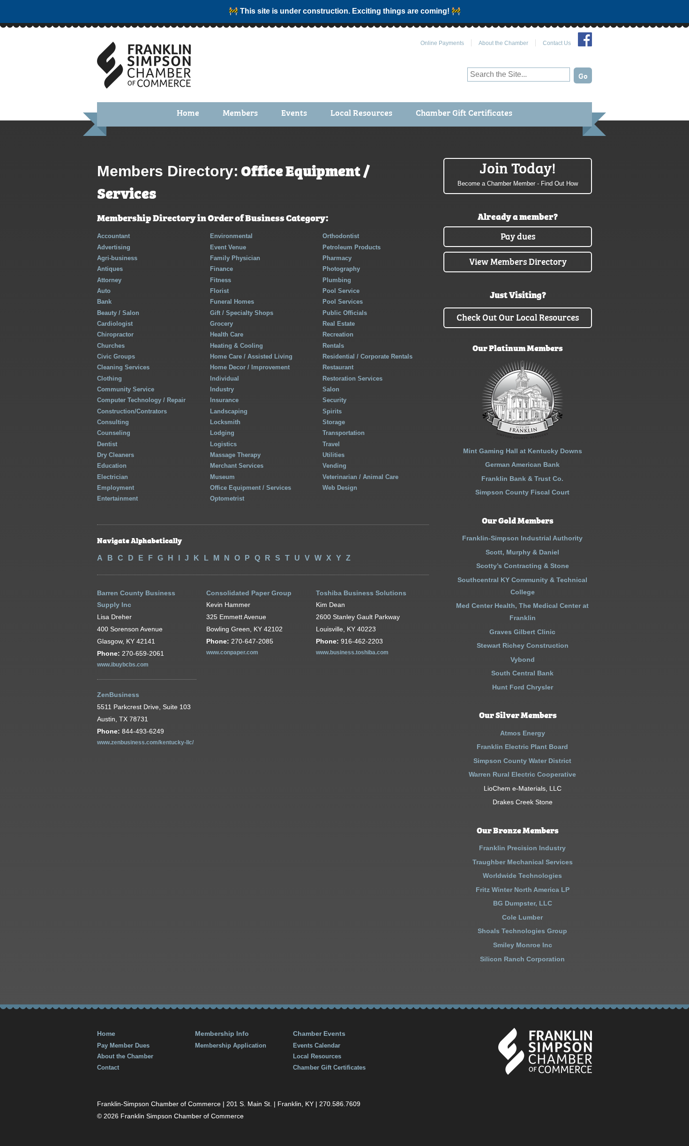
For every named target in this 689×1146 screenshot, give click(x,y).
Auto (104, 290)
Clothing (109, 378)
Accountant (113, 236)
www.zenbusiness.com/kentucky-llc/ (145, 742)
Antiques (110, 268)
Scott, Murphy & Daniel (522, 552)
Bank (104, 301)
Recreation (337, 334)
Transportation (343, 432)
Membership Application (230, 1045)
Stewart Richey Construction (523, 645)
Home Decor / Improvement (250, 367)
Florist (219, 290)
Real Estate (338, 323)
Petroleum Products (351, 247)
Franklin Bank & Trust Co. (522, 478)
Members (240, 112)
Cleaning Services (123, 367)
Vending (334, 465)
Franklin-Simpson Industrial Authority (522, 538)
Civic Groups (116, 356)
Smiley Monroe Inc (522, 945)
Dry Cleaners (115, 454)
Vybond (522, 659)
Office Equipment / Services (250, 487)
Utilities (333, 454)
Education (112, 465)
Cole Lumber (522, 917)
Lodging (222, 432)
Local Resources (361, 112)
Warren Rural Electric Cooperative (522, 774)
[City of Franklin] (522, 437)
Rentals (333, 345)
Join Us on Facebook (585, 39)
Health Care (226, 334)
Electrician (112, 476)
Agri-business (117, 258)
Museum (222, 476)
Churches (111, 345)
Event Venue (228, 247)
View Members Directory (518, 261)
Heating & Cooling (236, 345)
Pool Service (340, 290)
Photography (341, 268)
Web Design (339, 487)
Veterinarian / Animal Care (360, 476)
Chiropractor (115, 334)
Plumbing (336, 280)
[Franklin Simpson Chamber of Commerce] (144, 84)
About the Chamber (503, 43)
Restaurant (337, 367)
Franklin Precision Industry (522, 848)
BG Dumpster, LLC (522, 903)
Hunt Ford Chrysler (522, 687)
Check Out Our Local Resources (518, 316)
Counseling (113, 432)
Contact (108, 1067)
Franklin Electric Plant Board (522, 746)
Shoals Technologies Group (522, 931)
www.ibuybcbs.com (123, 664)
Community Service (125, 389)
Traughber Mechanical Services (522, 862)
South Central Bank (522, 673)
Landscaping (228, 411)
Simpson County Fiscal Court (522, 492)
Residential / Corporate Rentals (367, 356)
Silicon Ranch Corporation (522, 959)
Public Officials (344, 312)
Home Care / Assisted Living (251, 356)
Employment (115, 487)
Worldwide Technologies (522, 875)
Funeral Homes (232, 301)
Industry (222, 389)
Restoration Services (352, 378)
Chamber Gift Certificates (464, 112)
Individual (224, 378)
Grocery (221, 323)
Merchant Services (236, 465)
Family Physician (235, 258)
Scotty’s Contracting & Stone (522, 565)
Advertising (113, 247)
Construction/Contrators (132, 411)
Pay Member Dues (123, 1045)
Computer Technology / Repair (141, 400)
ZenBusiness (118, 694)
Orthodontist (340, 236)
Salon (330, 389)
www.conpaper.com (232, 652)
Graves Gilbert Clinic (522, 632)
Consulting (113, 422)
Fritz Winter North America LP (522, 889)
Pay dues (518, 235)
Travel (331, 444)
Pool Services (342, 301)
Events (294, 112)
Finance (221, 268)
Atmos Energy (522, 733)
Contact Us (557, 43)
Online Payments (442, 43)
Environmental (231, 236)
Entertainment (117, 498)
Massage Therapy (235, 454)
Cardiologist (115, 323)
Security (334, 400)
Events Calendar (316, 1045)
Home (188, 112)
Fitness (220, 280)
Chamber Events (319, 1033)
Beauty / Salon (118, 312)
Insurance (224, 400)
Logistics (223, 444)
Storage (333, 422)
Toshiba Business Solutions (361, 593)
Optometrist (227, 498)
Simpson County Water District (522, 760)
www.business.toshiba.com (352, 652)
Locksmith (225, 422)
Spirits (332, 411)
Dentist (107, 444)
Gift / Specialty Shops (241, 312)
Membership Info (222, 1033)
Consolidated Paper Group (249, 593)
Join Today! (517, 172)
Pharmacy (337, 258)
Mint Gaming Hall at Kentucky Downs (522, 451)
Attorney (109, 280)
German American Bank (522, 464)
